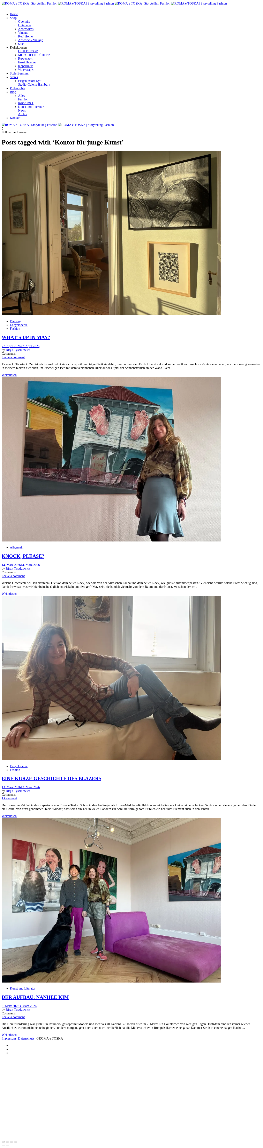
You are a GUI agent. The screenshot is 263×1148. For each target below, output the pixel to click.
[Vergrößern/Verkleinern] (3, 1141)
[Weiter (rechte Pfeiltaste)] (7, 1145)
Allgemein (16, 547)
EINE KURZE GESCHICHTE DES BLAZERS (51, 778)
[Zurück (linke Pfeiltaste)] (3, 1145)
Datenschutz (26, 1038)
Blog (13, 92)
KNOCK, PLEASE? (23, 556)
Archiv (22, 114)
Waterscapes (26, 69)
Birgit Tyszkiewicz (18, 350)
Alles (21, 95)
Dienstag (15, 321)
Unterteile (24, 25)
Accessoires (25, 29)
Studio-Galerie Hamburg (34, 84)
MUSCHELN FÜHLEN (34, 55)
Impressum (9, 1038)
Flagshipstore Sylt (29, 81)
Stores (14, 77)
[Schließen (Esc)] (15, 1141)
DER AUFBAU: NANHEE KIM (35, 997)
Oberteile (24, 21)
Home (14, 14)
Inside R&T (25, 103)
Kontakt (15, 118)
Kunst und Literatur (31, 106)
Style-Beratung (19, 73)
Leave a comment (13, 357)
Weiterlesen (9, 375)
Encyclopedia (19, 325)
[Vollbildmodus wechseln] (7, 1141)
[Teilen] (11, 1141)
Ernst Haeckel (27, 62)
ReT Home (25, 36)
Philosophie (17, 88)
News (22, 110)
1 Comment (9, 798)
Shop (13, 18)
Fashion (23, 99)
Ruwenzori (25, 58)
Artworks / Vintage (30, 40)
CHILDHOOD (28, 51)
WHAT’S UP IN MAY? (26, 337)
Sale (21, 43)
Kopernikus (25, 66)
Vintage (23, 32)
